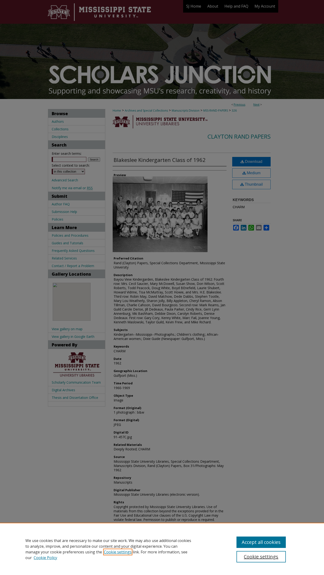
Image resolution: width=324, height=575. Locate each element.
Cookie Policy (45, 557)
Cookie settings (118, 552)
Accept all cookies (261, 542)
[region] (162, 549)
